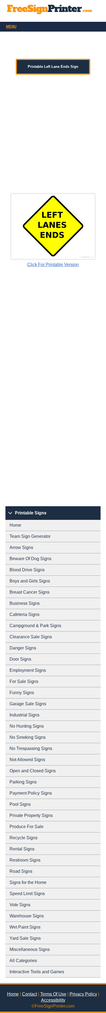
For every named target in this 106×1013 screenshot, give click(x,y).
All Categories (23, 960)
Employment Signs (28, 670)
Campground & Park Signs (35, 625)
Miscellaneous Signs (30, 949)
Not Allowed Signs (27, 759)
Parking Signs (23, 782)
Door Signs (20, 659)
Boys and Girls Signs (30, 581)
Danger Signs (23, 648)
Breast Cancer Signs (29, 592)
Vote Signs (20, 904)
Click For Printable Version (53, 264)
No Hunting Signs (27, 726)
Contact (29, 994)
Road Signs (21, 871)
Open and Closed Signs (33, 770)
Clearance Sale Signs (31, 636)
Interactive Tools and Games (37, 971)
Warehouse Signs (27, 916)
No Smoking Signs (28, 737)
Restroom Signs (25, 860)
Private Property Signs (31, 815)
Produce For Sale (26, 826)
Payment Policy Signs (31, 793)
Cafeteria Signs (24, 614)
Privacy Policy (83, 994)
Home (15, 525)
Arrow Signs (21, 547)
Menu (11, 27)
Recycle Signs (24, 837)
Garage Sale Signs (28, 703)
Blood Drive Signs (27, 569)
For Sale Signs (24, 681)
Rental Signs (22, 849)
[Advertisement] (53, 134)
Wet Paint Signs (25, 927)
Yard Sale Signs (25, 938)
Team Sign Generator (30, 536)
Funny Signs (22, 692)
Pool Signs (20, 804)
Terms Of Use (53, 994)
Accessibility (53, 1000)
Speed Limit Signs (27, 893)
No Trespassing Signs (31, 748)
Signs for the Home (28, 882)
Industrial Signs (24, 715)
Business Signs (25, 603)
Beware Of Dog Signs (30, 558)
